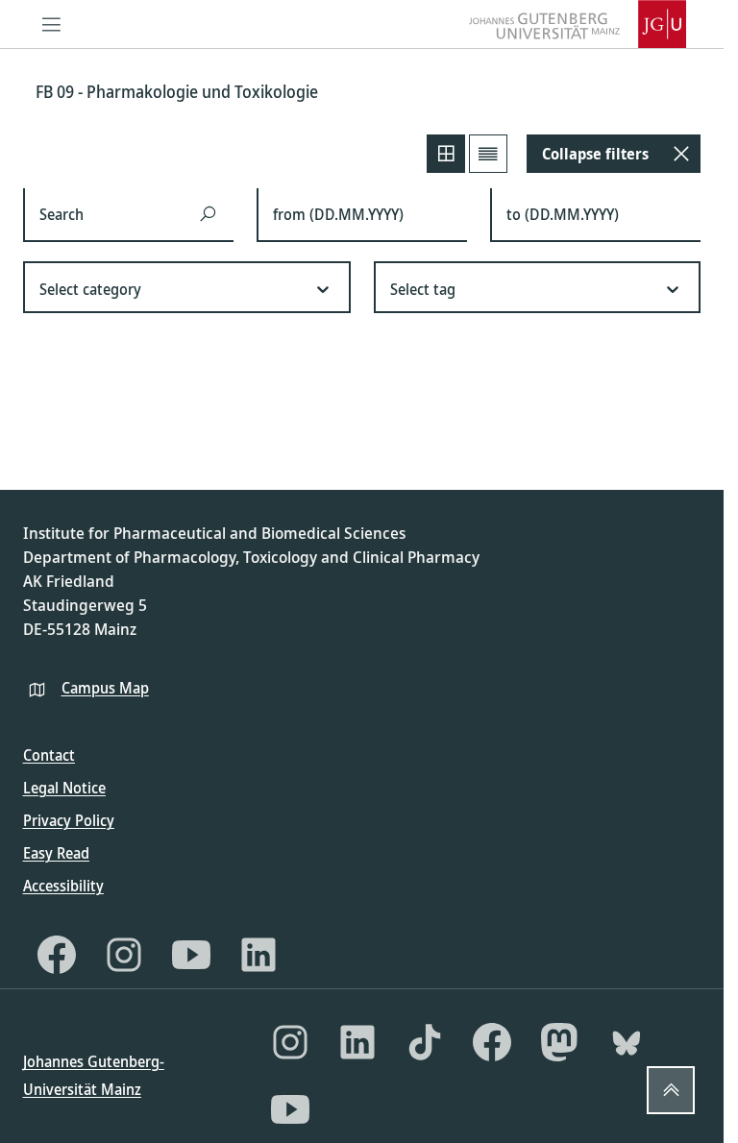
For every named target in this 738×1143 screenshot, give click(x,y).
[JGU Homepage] (577, 24)
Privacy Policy (68, 820)
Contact (49, 755)
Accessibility (63, 885)
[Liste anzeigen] (488, 153)
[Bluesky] (626, 1042)
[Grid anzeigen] (446, 153)
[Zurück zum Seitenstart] (671, 1090)
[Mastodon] (559, 1042)
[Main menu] (52, 24)
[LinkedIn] (258, 955)
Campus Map (105, 687)
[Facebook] (56, 955)
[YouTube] (191, 955)
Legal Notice (64, 787)
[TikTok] (425, 1042)
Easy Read (56, 852)
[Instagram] (124, 955)
